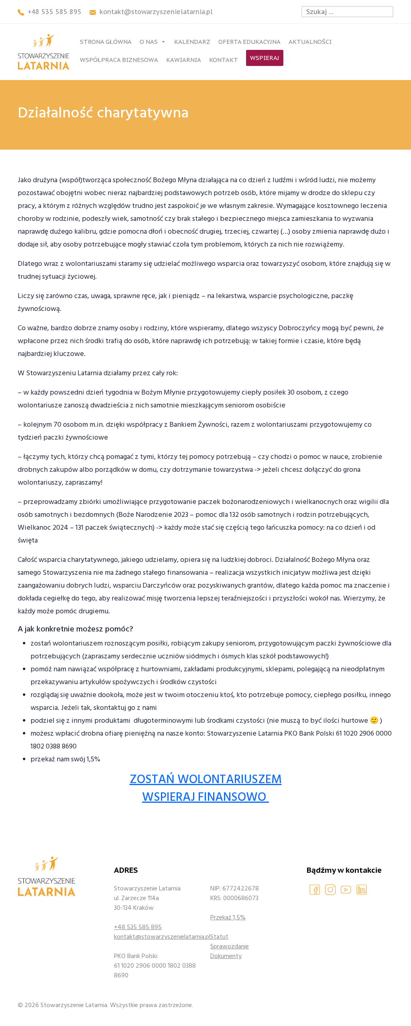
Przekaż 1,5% (228, 917)
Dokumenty (226, 956)
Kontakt (223, 60)
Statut (219, 936)
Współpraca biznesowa (119, 60)
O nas (149, 41)
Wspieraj (264, 58)
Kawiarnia (183, 60)
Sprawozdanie (229, 946)
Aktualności (310, 41)
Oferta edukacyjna (249, 41)
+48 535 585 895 (138, 927)
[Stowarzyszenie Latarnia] (43, 52)
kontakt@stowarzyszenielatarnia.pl (157, 936)
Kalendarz (192, 41)
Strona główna (106, 41)
